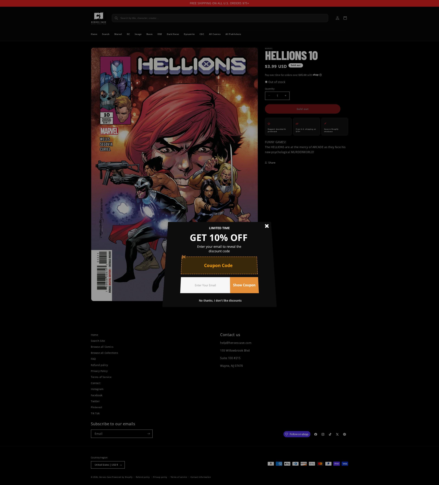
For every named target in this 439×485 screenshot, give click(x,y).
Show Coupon (242, 281)
